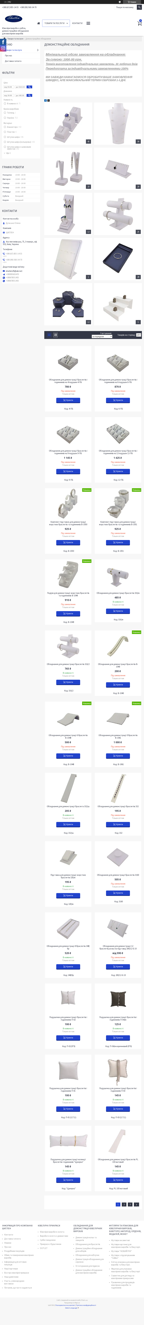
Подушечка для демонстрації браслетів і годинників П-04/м (118, 1018)
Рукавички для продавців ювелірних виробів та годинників (123, 1285)
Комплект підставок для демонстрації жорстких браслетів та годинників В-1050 (68, 523)
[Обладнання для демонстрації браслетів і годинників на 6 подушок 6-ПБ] (118, 361)
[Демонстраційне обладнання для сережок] (68, 169)
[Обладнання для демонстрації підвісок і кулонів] (118, 169)
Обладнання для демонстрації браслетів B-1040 (118, 665)
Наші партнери (11, 1268)
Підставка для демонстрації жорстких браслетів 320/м (68, 876)
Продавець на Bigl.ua (72, 1303)
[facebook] (45, 100)
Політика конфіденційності (86, 1305)
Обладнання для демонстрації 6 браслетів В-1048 (68, 736)
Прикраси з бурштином (50, 1244)
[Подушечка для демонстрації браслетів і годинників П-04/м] (118, 999)
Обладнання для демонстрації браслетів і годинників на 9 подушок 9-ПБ (68, 452)
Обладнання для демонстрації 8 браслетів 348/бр (68, 947)
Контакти (77, 23)
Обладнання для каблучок (87, 1255)
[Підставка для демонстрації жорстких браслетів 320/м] (68, 856)
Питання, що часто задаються (18, 1287)
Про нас (8, 55)
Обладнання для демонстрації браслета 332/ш (68, 806)
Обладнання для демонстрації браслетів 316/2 (68, 664)
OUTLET (44, 1248)
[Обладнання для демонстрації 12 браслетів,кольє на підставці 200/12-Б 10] (118, 927)
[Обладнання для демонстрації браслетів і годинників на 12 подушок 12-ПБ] (118, 432)
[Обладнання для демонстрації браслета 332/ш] (68, 788)
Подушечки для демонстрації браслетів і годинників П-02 (68, 1018)
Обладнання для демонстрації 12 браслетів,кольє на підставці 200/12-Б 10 (118, 947)
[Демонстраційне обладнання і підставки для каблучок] (68, 123)
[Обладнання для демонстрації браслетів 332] (118, 788)
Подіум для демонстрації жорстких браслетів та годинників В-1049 (68, 594)
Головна (38, 23)
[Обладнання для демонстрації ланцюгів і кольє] (118, 123)
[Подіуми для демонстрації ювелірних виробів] (68, 304)
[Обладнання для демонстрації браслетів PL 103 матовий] (118, 1141)
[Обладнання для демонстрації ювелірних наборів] (68, 214)
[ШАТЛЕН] (17, 18)
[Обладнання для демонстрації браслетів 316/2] (68, 646)
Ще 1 (8, 153)
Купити (69, 400)
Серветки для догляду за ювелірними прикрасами (122, 1277)
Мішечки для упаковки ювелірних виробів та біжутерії (125, 1270)
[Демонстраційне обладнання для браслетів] (118, 214)
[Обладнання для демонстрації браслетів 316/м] (118, 574)
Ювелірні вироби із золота (52, 1231)
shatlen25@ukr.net (14, 271)
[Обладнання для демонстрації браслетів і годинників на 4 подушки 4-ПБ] (68, 361)
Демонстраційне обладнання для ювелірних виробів (89, 1271)
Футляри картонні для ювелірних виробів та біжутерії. (125, 1245)
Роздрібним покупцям (14, 1251)
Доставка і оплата (13, 61)
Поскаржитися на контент (65, 1305)
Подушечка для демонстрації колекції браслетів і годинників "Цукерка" (68, 1160)
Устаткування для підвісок (88, 1266)
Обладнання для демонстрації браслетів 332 (118, 806)
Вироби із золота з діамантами (54, 1236)
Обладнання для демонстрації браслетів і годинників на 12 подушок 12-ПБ (118, 452)
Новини (7, 1242)
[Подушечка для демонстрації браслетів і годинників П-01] (68, 1070)
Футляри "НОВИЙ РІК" (121, 1251)
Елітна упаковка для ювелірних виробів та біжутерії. (125, 1263)
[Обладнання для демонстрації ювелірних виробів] (118, 259)
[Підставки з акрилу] (118, 304)
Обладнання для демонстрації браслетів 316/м (118, 593)
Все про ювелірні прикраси (16, 1272)
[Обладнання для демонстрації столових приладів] (68, 259)
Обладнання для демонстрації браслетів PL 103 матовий (118, 1160)
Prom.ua (84, 1300)
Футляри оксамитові (120, 1240)
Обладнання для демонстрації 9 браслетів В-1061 (118, 736)
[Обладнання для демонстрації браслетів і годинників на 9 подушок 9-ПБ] (68, 432)
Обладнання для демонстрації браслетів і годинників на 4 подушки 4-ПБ (68, 381)
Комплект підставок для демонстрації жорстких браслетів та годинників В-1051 (118, 523)
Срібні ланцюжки (48, 1240)
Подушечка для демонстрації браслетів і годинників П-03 (118, 1089)
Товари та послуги (54, 23)
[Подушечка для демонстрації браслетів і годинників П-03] (118, 1070)
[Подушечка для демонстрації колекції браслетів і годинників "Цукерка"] (68, 1141)
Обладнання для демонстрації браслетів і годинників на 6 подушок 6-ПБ (118, 381)
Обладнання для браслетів (88, 1244)
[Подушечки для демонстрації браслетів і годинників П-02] (68, 999)
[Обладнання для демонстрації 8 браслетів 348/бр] (68, 927)
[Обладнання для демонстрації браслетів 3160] (118, 856)
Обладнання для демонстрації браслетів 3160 (118, 875)
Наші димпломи (11, 1276)
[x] (48, 100)
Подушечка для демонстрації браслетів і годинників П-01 (68, 1089)
